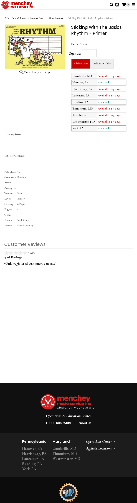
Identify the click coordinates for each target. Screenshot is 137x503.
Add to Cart (80, 63)
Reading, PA (32, 463)
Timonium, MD (64, 453)
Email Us (84, 423)
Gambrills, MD (64, 448)
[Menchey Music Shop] (17, 4)
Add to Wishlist (102, 63)
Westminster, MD (66, 458)
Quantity (74, 53)
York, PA (29, 468)
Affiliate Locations (99, 448)
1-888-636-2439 (58, 423)
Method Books (37, 18)
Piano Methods (56, 18)
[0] (123, 5)
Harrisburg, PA (34, 453)
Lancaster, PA (33, 458)
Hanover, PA (32, 448)
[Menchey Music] (67, 402)
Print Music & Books (15, 18)
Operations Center (99, 441)
